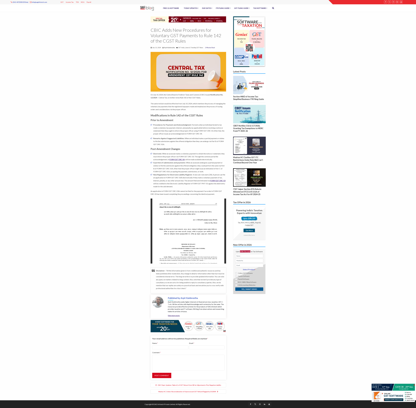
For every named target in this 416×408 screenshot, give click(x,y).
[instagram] (393, 2)
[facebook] (385, 2)
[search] (273, 8)
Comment (156, 352)
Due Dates (206, 8)
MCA (82, 2)
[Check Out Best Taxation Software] (188, 326)
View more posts (174, 316)
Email (191, 343)
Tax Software (259, 8)
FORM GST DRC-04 (177, 159)
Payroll (89, 2)
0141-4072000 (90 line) (20, 2)
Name (155, 343)
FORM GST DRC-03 (217, 181)
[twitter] (389, 2)
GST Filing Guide (241, 8)
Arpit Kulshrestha (169, 47)
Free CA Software (171, 8)
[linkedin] (397, 2)
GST (62, 2)
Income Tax (70, 2)
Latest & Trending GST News (194, 47)
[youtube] (401, 2)
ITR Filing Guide (222, 8)
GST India (181, 47)
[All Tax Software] (249, 41)
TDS (77, 2)
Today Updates (190, 8)
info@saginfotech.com (39, 2)
